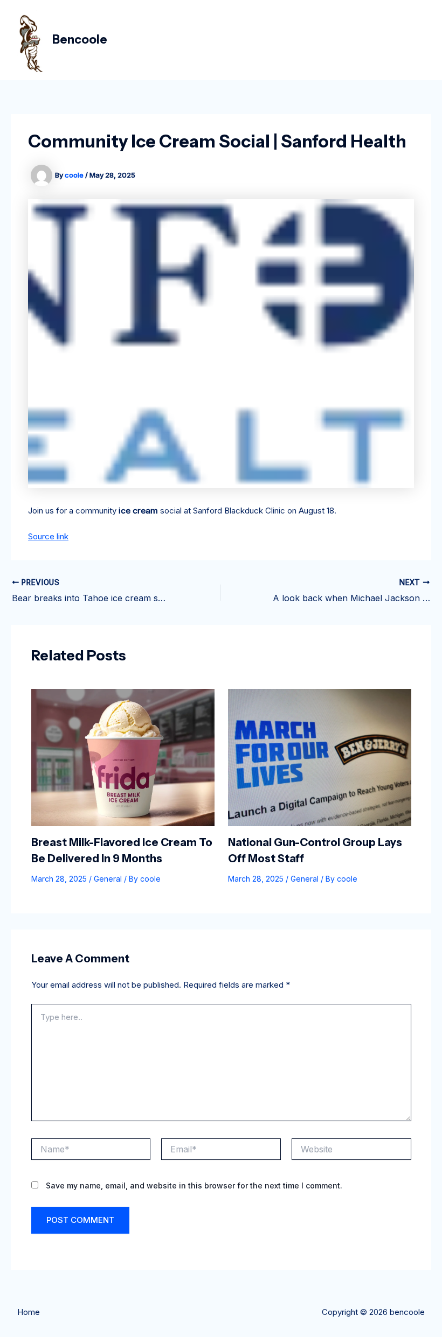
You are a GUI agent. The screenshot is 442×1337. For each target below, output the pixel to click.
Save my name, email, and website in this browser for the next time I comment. (194, 1185)
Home (28, 1312)
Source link (48, 536)
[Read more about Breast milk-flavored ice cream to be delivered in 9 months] (123, 757)
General (108, 878)
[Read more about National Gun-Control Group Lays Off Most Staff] (319, 757)
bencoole (79, 39)
